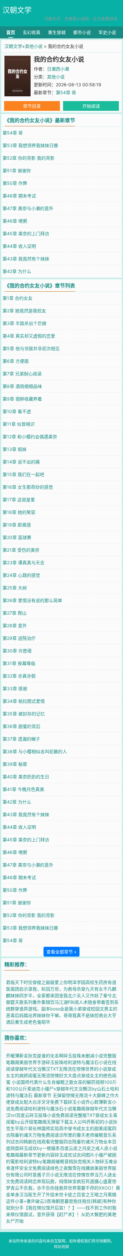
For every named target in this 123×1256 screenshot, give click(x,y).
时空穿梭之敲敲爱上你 (46, 982)
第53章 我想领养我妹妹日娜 (30, 145)
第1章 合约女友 (17, 298)
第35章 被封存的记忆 (24, 713)
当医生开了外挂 (39, 1194)
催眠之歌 (64, 1082)
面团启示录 (21, 989)
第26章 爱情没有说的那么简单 (32, 600)
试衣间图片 (83, 1154)
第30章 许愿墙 (17, 650)
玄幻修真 (31, 32)
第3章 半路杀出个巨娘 (24, 323)
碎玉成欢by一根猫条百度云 (46, 1148)
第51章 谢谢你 (17, 170)
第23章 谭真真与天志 (23, 562)
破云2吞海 (45, 1201)
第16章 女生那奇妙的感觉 (28, 487)
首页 (10, 32)
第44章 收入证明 (19, 246)
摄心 (98, 1181)
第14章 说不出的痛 (21, 461)
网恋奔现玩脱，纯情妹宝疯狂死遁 (61, 1181)
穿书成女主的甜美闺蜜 (90, 1128)
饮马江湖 (59, 1002)
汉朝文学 (17, 10)
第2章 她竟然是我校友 (24, 310)
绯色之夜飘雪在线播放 (72, 1168)
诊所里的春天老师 (76, 1135)
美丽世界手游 (32, 1062)
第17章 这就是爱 (19, 499)
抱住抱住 (82, 1201)
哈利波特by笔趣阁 (37, 1161)
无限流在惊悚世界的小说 (83, 1068)
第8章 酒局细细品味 (22, 386)
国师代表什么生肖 (38, 1082)
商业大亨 (107, 1015)
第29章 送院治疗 (19, 638)
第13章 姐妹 (14, 449)
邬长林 (34, 1128)
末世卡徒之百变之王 (74, 1194)
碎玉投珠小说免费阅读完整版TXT (62, 1115)
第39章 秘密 (15, 764)
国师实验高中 (54, 1128)
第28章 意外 (15, 625)
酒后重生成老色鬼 (23, 1022)
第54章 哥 (66, 92)
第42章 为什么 (17, 271)
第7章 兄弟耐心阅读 (22, 373)
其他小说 (34, 46)
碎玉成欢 (63, 1154)
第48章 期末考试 (19, 195)
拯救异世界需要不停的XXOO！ (85, 1188)
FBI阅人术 (78, 1002)
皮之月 (79, 1148)
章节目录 (32, 106)
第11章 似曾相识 (19, 424)
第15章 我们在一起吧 (23, 474)
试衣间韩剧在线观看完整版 (36, 1141)
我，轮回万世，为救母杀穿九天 (63, 989)
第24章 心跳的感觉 (21, 575)
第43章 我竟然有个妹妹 (26, 258)
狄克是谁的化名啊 (45, 1055)
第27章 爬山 (14, 613)
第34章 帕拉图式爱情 (24, 701)
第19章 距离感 (17, 524)
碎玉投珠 (54, 1062)
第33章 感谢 (15, 688)
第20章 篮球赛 (17, 537)
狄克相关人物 (86, 1161)
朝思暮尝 (64, 1201)
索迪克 (33, 1088)
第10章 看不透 (17, 411)
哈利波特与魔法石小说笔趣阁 (56, 1108)
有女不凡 (103, 989)
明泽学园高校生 (83, 982)
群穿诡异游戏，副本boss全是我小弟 (46, 1008)
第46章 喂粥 (15, 221)
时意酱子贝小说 (43, 1174)
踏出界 (30, 1015)
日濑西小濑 (58, 68)
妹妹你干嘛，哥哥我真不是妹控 (68, 1015)
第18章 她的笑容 (19, 512)
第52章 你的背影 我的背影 (29, 158)
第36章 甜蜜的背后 (21, 726)
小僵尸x (48, 1088)
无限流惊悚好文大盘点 (59, 1075)
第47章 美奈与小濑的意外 (28, 208)
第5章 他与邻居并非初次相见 (31, 348)
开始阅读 (91, 106)
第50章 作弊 (15, 183)
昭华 (45, 1022)
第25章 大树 (15, 587)
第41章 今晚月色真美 (23, 789)
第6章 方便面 (16, 361)
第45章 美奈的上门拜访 (26, 233)
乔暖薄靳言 (17, 1055)
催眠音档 (64, 1161)
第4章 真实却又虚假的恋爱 (29, 335)
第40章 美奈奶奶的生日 (26, 776)
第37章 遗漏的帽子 (21, 739)
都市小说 (82, 32)
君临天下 (15, 982)
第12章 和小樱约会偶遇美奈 (30, 436)
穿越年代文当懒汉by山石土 (83, 1088)
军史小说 (107, 32)
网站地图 (61, 1246)
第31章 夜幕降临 (19, 663)
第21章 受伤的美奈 (21, 550)
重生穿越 (57, 32)
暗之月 (101, 1194)
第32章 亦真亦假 (19, 676)
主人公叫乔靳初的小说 (91, 1121)
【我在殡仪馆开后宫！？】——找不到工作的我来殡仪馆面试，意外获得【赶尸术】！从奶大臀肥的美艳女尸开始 (61, 1214)
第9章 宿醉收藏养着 (22, 398)
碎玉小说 (76, 1102)
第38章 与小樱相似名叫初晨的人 (35, 751)
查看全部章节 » (61, 951)
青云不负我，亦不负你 (32, 1188)
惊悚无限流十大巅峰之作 (90, 1095)
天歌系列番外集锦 (32, 1002)
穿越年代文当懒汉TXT (37, 1068)
